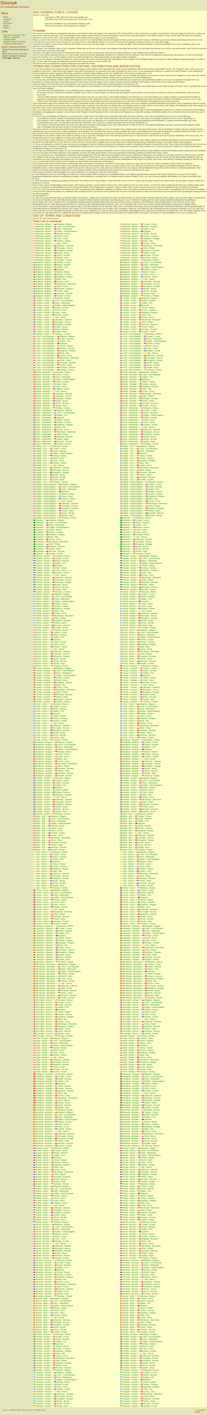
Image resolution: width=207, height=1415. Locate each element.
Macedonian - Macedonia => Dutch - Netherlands (55, 969)
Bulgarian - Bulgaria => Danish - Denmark (53, 265)
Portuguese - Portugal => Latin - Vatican (138, 1093)
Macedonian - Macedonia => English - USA (140, 969)
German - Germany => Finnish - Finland (139, 678)
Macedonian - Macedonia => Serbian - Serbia (54, 993)
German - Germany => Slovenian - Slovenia (53, 699)
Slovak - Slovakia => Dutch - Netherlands (52, 1229)
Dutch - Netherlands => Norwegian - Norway (141, 432)
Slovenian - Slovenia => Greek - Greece (138, 1275)
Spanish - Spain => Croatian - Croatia (137, 1298)
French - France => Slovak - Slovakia (51, 661)
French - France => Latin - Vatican (49, 649)
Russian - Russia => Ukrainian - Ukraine (52, 1184)
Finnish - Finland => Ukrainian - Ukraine (139, 628)
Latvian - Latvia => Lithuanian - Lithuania (139, 909)
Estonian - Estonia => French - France (51, 568)
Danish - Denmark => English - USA (137, 377)
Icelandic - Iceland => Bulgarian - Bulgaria (139, 778)
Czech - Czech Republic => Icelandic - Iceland (141, 351)
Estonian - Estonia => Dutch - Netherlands (139, 561)
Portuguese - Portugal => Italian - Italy (51, 1093)
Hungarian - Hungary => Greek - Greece (52, 756)
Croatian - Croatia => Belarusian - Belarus (52, 298)
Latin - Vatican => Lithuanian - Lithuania (52, 873)
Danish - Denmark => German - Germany (139, 384)
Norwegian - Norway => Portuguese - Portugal (54, 1026)
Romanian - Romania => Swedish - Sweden (53, 1146)
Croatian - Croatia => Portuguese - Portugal (53, 324)
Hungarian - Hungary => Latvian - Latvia (52, 761)
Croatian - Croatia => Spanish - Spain (51, 332)
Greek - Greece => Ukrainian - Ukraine (51, 740)
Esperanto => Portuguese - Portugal (137, 544)
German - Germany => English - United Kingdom (55, 675)
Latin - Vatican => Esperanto (47, 862)
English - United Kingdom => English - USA (140, 489)
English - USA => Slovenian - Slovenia (138, 477)
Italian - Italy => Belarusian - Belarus (137, 814)
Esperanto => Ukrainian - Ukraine (136, 554)
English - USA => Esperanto (134, 453)
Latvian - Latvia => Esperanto (135, 897)
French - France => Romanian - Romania (139, 656)
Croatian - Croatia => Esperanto (135, 305)
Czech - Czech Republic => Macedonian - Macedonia (57, 358)
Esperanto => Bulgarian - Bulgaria (49, 520)
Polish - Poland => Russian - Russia (137, 1064)
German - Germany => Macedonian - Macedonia (55, 690)
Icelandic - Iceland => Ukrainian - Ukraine (52, 814)
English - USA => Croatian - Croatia (50, 449)
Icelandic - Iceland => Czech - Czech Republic (141, 780)
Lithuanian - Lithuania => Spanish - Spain (52, 959)
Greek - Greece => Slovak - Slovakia (50, 735)
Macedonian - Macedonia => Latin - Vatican (53, 983)
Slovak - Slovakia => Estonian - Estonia (51, 1234)
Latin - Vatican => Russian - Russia (50, 881)
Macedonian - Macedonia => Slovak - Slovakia (141, 993)
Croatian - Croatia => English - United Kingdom (55, 305)
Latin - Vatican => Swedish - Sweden (137, 885)
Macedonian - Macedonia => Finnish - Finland (141, 974)
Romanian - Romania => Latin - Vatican (52, 1131)
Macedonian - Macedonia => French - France (53, 976)
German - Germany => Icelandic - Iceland (139, 682)
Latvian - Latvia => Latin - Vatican (49, 909)
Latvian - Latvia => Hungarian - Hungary (139, 905)
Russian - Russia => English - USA (50, 1155)
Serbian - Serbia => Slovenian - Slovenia (139, 1217)
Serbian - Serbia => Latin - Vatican (49, 1205)
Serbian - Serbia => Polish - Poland (137, 1210)
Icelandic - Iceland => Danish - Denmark (52, 783)
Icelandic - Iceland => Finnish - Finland (51, 790)
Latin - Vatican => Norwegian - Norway (52, 876)
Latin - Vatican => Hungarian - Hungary (52, 869)
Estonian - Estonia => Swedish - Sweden (139, 589)
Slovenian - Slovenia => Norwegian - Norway (141, 1284)
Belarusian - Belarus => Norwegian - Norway (54, 248)
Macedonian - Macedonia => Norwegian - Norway (143, 986)
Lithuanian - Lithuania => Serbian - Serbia (139, 955)
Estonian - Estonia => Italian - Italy (136, 573)
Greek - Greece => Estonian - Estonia (137, 714)
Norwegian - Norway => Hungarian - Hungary (54, 1017)
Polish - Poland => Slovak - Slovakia (137, 1067)
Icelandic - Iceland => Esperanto (49, 788)
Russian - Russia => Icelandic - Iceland (138, 1165)
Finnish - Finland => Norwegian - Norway (139, 616)
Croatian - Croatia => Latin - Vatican (50, 317)
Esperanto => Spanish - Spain (134, 551)
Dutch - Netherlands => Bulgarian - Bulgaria (53, 410)
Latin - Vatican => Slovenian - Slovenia (138, 883)
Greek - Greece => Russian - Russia (50, 733)
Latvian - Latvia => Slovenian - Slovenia (52, 921)
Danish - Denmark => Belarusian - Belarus (53, 372)
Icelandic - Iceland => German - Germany (52, 792)
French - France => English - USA (49, 637)
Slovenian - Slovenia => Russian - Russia (139, 1289)
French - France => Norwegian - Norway (52, 654)
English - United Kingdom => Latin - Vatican (53, 501)
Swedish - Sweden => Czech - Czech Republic (141, 1337)
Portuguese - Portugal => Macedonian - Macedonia (56, 1098)
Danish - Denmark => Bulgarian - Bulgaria (139, 372)
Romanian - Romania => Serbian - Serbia (52, 1141)
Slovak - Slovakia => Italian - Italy (136, 1241)
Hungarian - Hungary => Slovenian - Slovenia (54, 773)
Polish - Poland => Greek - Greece (49, 1053)
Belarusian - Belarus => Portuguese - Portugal (54, 250)
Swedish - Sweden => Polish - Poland (51, 1360)
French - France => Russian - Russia (50, 659)
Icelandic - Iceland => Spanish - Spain (51, 811)
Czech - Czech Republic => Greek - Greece (140, 348)
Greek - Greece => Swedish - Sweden (138, 737)
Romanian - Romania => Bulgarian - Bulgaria (54, 1112)
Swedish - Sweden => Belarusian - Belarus (53, 1334)
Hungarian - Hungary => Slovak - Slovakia (140, 771)
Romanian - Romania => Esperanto (137, 1119)
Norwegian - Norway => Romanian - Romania (141, 1026)
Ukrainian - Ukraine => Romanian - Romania (140, 1399)
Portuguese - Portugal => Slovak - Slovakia (53, 1105)
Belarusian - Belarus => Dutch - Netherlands (53, 229)
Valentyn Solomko (27, 1410)
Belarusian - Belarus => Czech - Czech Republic (55, 226)
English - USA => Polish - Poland (136, 470)
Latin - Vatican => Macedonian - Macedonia (140, 873)
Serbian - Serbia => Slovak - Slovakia (51, 1217)
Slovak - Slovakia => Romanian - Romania (140, 1251)
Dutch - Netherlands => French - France (138, 420)
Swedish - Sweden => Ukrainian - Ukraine (53, 1370)
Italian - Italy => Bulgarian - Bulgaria (50, 816)
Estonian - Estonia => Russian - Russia (51, 585)
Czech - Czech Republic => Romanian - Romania (55, 363)
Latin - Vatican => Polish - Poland (136, 876)
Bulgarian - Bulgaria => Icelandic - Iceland (139, 277)
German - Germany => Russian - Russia (138, 694)
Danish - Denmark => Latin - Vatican (50, 391)
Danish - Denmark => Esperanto (136, 379)
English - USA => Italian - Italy (135, 463)
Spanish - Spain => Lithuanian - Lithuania (52, 1320)
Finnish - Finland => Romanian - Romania (52, 620)
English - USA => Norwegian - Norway (52, 470)
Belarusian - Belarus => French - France (52, 236)
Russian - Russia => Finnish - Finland (51, 1160)
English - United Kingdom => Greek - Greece (54, 496)
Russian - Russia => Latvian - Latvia (50, 1170)
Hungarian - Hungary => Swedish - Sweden (53, 776)
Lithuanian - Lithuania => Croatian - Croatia (53, 928)
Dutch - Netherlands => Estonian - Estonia (139, 417)
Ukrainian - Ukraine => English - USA (138, 1377)
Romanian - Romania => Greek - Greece (52, 1127)
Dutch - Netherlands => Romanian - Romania (54, 437)
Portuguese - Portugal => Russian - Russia (52, 1103)
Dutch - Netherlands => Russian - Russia (139, 437)
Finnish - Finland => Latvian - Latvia (50, 613)
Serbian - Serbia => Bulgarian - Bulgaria (52, 1186)
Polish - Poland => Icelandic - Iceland (51, 1055)
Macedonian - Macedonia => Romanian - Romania (56, 990)
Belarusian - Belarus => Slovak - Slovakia (52, 255)
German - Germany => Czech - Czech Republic (54, 671)
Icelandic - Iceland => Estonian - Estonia (139, 788)
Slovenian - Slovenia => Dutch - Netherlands (140, 1265)
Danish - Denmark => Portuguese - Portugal (53, 398)
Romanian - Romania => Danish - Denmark (140, 1115)
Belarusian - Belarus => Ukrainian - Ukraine (53, 260)
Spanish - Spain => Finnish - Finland (137, 1308)
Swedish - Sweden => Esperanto (49, 1344)
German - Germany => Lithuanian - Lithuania (141, 687)
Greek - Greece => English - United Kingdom (141, 711)
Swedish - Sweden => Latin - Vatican (137, 1353)
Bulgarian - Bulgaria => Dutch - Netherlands (140, 265)
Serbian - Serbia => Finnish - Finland (137, 1196)
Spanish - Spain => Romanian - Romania (139, 1325)
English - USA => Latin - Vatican (49, 465)
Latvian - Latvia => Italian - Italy (136, 907)
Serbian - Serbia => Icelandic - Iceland (51, 1203)
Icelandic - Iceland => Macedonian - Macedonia (141, 799)
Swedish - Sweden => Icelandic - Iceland (139, 1351)
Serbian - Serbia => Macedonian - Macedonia (140, 1208)
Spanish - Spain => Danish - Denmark (138, 1301)
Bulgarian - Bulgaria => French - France (138, 272)
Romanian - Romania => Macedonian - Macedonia (142, 1134)
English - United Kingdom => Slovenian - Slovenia (143, 513)
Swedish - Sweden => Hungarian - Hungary (53, 1351)
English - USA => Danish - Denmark (50, 451)
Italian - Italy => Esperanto (133, 823)
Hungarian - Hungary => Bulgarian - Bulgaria (54, 742)
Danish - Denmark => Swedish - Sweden (139, 406)
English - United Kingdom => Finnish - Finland (54, 494)
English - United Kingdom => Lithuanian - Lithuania (56, 503)
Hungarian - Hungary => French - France (52, 754)
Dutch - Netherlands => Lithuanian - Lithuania (141, 429)
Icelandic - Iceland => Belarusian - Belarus (52, 778)
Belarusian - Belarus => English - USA (138, 229)
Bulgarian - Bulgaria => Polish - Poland (51, 286)
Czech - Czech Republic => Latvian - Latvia (53, 355)
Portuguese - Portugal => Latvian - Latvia (52, 1095)
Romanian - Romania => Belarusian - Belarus (140, 1110)
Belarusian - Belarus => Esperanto (136, 231)
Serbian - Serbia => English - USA (136, 1191)
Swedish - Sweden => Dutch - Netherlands (139, 1339)
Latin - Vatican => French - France (136, 864)
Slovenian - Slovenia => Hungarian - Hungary (54, 1277)
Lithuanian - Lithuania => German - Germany (54, 940)
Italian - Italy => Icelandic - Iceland (50, 833)
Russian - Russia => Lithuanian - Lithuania (139, 1170)
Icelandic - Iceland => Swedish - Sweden (139, 811)
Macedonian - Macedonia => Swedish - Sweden (55, 998)
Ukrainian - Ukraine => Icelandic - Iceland (52, 1389)
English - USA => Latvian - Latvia (136, 465)
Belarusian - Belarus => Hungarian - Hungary (141, 238)
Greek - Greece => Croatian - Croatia (50, 706)
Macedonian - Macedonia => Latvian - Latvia (140, 983)
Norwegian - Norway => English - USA (52, 1007)
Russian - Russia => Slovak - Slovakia (51, 1179)
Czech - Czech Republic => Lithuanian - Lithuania (142, 355)
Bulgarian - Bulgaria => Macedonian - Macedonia (55, 284)
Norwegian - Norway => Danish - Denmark (53, 1005)
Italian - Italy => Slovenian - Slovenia (50, 847)
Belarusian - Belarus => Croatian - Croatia (139, 224)
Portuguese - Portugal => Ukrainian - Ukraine (54, 1110)
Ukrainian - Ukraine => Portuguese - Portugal (54, 1399)
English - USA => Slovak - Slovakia (50, 477)
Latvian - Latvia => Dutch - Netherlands (52, 895)
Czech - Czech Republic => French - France (140, 346)
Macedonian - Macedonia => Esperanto (138, 971)
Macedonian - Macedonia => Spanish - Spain (140, 995)
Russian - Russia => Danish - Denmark (51, 1153)
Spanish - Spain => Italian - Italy (135, 1315)
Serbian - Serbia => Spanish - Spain (50, 1220)
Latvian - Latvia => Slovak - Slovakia (137, 919)
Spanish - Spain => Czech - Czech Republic (53, 1301)
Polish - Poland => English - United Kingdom (54, 1045)
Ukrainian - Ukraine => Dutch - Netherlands (53, 1377)
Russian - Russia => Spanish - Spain (50, 1181)
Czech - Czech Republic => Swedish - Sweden (54, 370)
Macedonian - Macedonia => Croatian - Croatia (141, 964)
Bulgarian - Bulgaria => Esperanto (49, 269)
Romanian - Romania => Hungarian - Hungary (141, 1127)
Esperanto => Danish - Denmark (136, 523)
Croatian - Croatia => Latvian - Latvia (138, 317)
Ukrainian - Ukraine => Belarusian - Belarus (140, 1370)
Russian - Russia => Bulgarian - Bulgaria (139, 1148)
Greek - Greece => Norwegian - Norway (52, 728)
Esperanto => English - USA (134, 525)
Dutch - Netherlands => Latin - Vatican (138, 427)
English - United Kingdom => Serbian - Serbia (141, 511)
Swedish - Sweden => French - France (138, 1346)
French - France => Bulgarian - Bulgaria (138, 630)
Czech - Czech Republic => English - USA (53, 341)
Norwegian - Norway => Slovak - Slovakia (53, 1031)
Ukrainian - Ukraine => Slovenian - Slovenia (140, 1403)
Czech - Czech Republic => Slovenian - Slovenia (55, 367)
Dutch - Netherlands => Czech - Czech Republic (55, 413)
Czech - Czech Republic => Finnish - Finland (54, 346)
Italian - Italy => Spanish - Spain (135, 847)
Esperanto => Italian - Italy (46, 537)
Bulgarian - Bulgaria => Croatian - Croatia (52, 262)
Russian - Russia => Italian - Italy (49, 1167)
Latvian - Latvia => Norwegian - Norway (139, 912)
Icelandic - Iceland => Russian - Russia (51, 807)
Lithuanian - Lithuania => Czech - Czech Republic (142, 928)
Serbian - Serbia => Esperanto (135, 1193)
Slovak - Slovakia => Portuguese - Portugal (53, 1251)
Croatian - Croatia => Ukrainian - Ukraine (52, 334)
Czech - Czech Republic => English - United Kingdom (144, 341)
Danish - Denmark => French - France (51, 384)
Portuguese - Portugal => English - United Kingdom (143, 1081)
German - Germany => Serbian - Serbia (51, 697)
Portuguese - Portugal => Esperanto (50, 1084)
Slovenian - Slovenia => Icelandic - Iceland (140, 1277)
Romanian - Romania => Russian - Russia (139, 1138)
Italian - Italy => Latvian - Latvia (49, 835)
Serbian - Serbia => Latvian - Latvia (137, 1205)
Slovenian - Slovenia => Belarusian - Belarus (53, 1260)
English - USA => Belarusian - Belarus (51, 446)
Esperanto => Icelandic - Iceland (135, 534)
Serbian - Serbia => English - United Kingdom (54, 1193)
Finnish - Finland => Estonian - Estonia (51, 604)
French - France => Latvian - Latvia (137, 649)
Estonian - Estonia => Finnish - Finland (138, 565)
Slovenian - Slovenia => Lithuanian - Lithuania (141, 1282)
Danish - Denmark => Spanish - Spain (51, 406)
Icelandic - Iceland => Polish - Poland (137, 802)
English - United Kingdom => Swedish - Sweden (142, 515)
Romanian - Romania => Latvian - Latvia (139, 1131)
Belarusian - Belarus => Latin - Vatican (51, 243)
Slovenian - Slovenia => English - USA (51, 1267)
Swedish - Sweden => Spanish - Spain (138, 1368)
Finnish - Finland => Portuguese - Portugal (139, 618)
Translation (7, 19)
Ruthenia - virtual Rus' (11, 37)
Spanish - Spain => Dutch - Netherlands (51, 1303)
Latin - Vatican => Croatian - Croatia (50, 854)
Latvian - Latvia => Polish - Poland (50, 914)
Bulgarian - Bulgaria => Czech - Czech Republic (142, 262)
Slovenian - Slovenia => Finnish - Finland (52, 1272)
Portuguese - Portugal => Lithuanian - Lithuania (141, 1095)
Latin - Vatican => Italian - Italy (48, 871)
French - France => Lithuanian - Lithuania (52, 651)
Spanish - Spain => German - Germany (138, 1310)
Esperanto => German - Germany (49, 532)
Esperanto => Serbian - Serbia (48, 549)
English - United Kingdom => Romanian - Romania (143, 508)
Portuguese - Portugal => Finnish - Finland (52, 1086)
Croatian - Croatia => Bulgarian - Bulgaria (139, 298)
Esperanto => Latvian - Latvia (48, 539)
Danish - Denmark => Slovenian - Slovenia (140, 403)
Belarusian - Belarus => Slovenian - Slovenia (140, 255)
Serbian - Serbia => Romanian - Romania (139, 1212)
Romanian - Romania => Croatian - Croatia (140, 1112)
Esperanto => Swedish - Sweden (49, 554)
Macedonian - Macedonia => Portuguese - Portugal (143, 988)
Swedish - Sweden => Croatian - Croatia (52, 1337)
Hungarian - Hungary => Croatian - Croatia (140, 742)
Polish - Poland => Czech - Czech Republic (53, 1041)
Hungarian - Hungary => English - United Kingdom (56, 749)
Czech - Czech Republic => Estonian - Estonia (141, 343)
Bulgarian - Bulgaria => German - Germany (53, 274)
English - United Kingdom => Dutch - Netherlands (56, 489)
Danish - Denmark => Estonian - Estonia (52, 382)
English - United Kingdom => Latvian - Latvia (141, 501)
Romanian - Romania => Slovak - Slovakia (140, 1141)
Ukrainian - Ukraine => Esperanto (136, 1380)
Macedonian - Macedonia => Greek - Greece (53, 979)
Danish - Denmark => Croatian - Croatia (52, 375)
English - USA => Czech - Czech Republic (140, 449)
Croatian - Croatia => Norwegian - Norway (53, 322)
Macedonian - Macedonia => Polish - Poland (53, 988)
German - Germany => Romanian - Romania (53, 694)
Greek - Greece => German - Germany (51, 718)
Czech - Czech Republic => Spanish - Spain (140, 367)
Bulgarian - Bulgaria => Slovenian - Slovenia (53, 293)
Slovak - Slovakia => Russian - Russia (51, 1253)
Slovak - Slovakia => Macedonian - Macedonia (141, 1246)
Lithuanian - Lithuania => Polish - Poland (139, 950)
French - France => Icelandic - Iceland (51, 647)
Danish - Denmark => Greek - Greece (51, 386)
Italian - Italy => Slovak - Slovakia (136, 845)
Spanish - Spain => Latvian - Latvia (137, 1318)
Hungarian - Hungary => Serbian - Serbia (52, 771)
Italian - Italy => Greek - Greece (48, 830)
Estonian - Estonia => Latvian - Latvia (138, 575)
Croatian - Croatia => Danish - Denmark (138, 300)
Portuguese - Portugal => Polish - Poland (52, 1100)
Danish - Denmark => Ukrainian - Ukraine (52, 408)
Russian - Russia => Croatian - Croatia (51, 1150)
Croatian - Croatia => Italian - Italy (136, 315)
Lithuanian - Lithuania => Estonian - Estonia (140, 936)
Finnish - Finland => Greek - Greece (137, 606)
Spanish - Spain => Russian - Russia (50, 1327)
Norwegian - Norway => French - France (139, 1012)
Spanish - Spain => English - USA (136, 1303)
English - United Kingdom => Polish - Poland (141, 506)
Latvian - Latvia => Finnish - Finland (137, 900)
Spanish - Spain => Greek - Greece (50, 1313)
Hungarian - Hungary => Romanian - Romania (54, 768)
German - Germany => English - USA (138, 673)
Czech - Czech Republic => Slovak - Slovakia (141, 365)
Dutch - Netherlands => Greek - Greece (138, 422)
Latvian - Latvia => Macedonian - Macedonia (54, 912)
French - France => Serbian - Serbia (137, 659)
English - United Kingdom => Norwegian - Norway (56, 506)
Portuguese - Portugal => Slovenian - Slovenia (141, 1105)
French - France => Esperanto (48, 640)
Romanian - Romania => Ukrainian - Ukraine (140, 1146)
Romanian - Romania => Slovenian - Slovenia (54, 1143)
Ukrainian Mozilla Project (13, 44)
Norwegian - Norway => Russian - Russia (52, 1029)
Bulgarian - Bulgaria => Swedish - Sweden (53, 296)
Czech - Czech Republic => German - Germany (54, 348)
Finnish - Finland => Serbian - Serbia (50, 623)
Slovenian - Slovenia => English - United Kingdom (143, 1267)
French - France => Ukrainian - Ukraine (51, 666)
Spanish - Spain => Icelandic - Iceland (51, 1315)
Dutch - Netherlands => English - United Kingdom (142, 415)
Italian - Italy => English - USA (135, 821)
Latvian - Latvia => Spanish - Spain (137, 921)
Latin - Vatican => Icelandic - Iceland (137, 869)
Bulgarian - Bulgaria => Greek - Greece (138, 274)
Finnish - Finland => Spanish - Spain (137, 625)
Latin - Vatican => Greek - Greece (136, 866)
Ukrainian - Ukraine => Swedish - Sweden (139, 1406)
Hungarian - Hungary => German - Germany (140, 754)
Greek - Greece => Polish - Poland (136, 728)
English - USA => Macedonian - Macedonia (140, 468)
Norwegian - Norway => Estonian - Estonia (140, 1010)
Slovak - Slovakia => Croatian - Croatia (138, 1224)
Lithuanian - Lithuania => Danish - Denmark (53, 931)
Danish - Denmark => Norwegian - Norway (53, 396)
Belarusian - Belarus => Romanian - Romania (140, 250)
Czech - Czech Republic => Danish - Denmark (54, 339)
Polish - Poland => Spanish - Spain (136, 1069)
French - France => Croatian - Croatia (51, 632)
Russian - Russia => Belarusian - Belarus (52, 1148)
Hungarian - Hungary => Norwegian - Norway (141, 764)
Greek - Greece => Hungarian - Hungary (139, 718)
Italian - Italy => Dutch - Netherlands (50, 821)
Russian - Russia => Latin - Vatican (137, 1167)
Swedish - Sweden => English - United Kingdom (142, 1341)
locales (14, 54)
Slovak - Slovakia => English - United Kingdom (55, 1232)
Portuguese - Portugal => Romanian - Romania (141, 1100)
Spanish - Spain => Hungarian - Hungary (139, 1313)
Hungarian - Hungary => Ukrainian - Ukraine (140, 776)
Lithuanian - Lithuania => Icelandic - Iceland (140, 943)
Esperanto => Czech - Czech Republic (51, 523)
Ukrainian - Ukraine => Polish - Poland (138, 1396)
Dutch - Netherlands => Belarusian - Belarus (140, 408)
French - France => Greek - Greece (50, 644)
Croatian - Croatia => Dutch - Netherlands (52, 303)
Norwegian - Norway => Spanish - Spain (52, 1033)
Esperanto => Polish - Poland (47, 544)
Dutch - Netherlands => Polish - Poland (51, 434)
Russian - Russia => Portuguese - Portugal (139, 1174)
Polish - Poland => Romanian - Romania (52, 1064)
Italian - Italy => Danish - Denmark (137, 819)
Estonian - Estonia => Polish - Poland (137, 580)
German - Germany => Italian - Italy (50, 685)
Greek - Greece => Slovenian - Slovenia (138, 735)
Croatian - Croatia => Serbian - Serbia (138, 327)
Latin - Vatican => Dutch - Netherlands (138, 857)
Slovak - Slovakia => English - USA (137, 1229)
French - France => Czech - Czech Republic (140, 632)
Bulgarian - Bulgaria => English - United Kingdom (143, 267)
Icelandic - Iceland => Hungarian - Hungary (53, 795)
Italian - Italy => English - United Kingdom (53, 823)
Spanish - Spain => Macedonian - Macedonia (140, 1320)
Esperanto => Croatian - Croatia (135, 520)
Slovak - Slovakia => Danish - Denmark (138, 1227)
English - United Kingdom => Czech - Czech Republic (57, 487)
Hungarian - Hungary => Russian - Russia (139, 768)
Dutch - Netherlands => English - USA (51, 415)
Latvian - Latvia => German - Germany (138, 902)
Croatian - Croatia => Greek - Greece (50, 312)
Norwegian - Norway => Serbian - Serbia (139, 1029)
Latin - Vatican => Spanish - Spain (49, 885)
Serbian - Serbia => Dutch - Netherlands (52, 1191)
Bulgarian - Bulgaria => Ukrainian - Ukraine (140, 296)
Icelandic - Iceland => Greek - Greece (137, 792)
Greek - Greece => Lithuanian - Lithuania (52, 725)
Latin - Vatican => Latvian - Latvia (136, 871)
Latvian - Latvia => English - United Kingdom (54, 897)
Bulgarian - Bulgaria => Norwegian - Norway (141, 284)
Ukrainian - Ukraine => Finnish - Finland (139, 1382)
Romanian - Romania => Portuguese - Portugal (54, 1138)
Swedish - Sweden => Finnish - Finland (51, 1346)
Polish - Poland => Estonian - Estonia (50, 1048)
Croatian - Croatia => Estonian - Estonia (52, 308)
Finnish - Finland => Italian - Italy (49, 611)
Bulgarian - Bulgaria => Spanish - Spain (138, 293)
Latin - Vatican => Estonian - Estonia (137, 862)
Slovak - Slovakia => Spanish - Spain (137, 1255)
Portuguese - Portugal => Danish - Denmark (53, 1079)
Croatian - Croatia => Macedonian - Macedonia (141, 320)
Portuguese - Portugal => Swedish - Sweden (140, 1107)
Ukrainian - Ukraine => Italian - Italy (137, 1389)
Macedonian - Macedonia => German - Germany (142, 976)
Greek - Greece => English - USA (49, 711)
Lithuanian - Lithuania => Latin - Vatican (139, 945)
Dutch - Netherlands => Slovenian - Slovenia (53, 441)
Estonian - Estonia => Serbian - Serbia (138, 585)
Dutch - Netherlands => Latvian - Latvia (52, 429)
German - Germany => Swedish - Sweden (52, 702)
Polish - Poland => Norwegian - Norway (52, 1062)
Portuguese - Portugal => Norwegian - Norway (141, 1098)
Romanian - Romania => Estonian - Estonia (53, 1122)
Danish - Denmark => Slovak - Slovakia (52, 403)
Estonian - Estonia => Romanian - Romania (140, 582)
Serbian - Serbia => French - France (50, 1198)
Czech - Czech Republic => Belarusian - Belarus (142, 334)
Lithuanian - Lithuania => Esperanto (50, 936)
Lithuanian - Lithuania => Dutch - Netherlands (141, 931)
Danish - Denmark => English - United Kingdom (55, 379)
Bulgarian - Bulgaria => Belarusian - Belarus (140, 260)
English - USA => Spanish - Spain (49, 480)
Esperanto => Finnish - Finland (48, 530)
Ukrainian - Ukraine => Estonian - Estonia (52, 1382)
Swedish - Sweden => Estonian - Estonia (139, 1344)
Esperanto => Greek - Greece (134, 532)
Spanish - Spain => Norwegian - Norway (52, 1322)
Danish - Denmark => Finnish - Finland (138, 382)
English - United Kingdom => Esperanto (52, 491)
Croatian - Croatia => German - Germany (139, 310)
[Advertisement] (12, 98)
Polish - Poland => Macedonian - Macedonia (140, 1060)
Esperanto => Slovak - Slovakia (135, 549)
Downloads (7, 23)
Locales (6, 21)
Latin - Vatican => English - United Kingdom (140, 859)
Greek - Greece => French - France (137, 716)
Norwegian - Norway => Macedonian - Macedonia (56, 1024)
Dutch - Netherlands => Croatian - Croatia (139, 410)
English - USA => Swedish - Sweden (137, 480)
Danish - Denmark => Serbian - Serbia (138, 401)
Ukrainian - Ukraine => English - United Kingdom (56, 1380)
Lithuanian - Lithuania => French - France (139, 938)
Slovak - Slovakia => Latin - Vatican (50, 1244)
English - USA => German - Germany (138, 458)
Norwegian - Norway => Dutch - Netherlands (141, 1005)
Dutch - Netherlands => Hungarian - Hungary (54, 425)
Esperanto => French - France (134, 530)
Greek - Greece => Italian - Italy (135, 721)
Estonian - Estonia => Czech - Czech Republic (141, 558)
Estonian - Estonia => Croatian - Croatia (52, 558)
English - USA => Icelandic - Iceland (50, 463)
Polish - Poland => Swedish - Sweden (51, 1072)
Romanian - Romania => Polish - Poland (139, 1136)
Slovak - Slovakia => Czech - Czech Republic (54, 1227)
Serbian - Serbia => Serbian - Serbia (137, 1215)
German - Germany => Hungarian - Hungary (53, 682)
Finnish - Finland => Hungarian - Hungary (52, 608)
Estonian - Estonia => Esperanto (49, 565)
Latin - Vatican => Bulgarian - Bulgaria (138, 852)
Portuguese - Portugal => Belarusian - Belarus (54, 1074)
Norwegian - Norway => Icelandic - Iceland (140, 1017)
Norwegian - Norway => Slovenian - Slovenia (141, 1031)
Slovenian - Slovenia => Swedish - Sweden (140, 1294)
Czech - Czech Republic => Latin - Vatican (140, 353)
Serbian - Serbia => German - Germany (138, 1198)
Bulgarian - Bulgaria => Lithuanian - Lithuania (141, 281)
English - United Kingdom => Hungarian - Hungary (143, 496)
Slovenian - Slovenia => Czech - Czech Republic (142, 1263)
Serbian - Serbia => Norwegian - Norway (52, 1210)
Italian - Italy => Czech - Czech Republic (52, 819)
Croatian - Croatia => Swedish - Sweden (139, 332)
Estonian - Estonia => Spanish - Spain (51, 589)
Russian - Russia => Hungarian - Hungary (52, 1165)
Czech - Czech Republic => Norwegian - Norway (142, 358)
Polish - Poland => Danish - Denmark (137, 1041)
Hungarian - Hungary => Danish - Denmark (140, 745)
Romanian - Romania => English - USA (138, 1117)
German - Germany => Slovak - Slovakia (139, 697)
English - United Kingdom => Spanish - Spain (54, 515)
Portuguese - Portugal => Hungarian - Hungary (54, 1091)
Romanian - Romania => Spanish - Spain (139, 1143)
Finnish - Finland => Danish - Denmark (138, 597)
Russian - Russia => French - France (137, 1160)
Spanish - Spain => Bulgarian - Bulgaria (52, 1298)
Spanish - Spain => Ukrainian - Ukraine (138, 1332)
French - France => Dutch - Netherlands (138, 635)
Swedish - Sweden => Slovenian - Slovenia (53, 1368)
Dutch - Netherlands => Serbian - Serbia (52, 439)
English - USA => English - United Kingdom (54, 453)
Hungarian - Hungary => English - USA (138, 747)
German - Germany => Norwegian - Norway (140, 690)
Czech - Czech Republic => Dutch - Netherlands (142, 339)
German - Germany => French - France (51, 680)
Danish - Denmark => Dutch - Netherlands (53, 377)
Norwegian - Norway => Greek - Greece (139, 1014)
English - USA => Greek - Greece (49, 460)
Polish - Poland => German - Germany (138, 1050)
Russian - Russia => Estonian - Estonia (138, 1158)
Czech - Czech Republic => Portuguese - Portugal (142, 360)
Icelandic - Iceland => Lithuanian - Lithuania (53, 799)
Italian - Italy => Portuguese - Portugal (138, 840)
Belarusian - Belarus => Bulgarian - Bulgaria (53, 224)
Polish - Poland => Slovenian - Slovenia (51, 1069)
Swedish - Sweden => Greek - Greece (138, 1349)
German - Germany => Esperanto (136, 675)
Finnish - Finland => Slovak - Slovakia (138, 623)
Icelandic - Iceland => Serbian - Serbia (138, 807)
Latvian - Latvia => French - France (50, 902)
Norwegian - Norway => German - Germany (53, 1014)
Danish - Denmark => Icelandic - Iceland (52, 389)
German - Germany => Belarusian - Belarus (140, 666)
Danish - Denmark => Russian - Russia (51, 401)
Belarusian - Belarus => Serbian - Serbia (138, 253)
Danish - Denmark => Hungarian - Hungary (140, 386)
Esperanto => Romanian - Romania (50, 546)
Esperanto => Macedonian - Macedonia (51, 542)
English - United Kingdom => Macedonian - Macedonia (144, 503)
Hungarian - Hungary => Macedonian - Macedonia (56, 764)
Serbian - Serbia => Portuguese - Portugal (52, 1212)
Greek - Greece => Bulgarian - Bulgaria (138, 704)
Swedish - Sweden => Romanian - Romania (53, 1363)
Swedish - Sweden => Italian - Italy (50, 1353)
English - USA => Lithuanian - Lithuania (52, 468)
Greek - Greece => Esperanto (47, 714)
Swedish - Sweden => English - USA (51, 1341)
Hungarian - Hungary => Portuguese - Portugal (141, 766)
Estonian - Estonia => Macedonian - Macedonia (141, 577)
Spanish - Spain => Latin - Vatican (49, 1318)
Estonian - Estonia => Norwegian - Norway (53, 580)
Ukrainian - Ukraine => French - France (51, 1384)
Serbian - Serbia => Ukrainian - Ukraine (52, 1222)
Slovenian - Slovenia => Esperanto (49, 1270)
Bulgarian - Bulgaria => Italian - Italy (50, 279)
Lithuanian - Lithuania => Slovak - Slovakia (53, 957)
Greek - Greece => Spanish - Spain (50, 737)
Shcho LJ (6, 28)
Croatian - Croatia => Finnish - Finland (138, 308)
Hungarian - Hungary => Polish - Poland (52, 766)
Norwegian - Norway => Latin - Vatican (138, 1019)
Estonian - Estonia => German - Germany (139, 568)
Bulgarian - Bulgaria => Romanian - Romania (54, 289)
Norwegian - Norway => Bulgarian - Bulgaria (141, 1000)
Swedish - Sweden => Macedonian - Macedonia (55, 1358)
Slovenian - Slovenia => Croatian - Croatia (52, 1263)
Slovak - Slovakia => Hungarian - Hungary (140, 1239)
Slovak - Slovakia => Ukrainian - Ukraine (139, 1258)
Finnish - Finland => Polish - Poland (50, 618)
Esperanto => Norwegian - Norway (137, 542)
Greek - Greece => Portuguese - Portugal (52, 730)
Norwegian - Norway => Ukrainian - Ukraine (54, 1036)
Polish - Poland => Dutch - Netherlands (51, 1043)
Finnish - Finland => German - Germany (52, 606)
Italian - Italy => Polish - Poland (48, 840)
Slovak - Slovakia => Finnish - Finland (138, 1234)
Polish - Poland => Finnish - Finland (137, 1048)
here (57, 218)
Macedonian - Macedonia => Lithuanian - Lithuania (56, 986)
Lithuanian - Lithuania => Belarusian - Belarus (54, 926)
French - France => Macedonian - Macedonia (140, 651)
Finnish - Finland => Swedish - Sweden (51, 628)
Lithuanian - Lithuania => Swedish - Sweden (140, 959)
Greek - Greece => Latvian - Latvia (137, 723)
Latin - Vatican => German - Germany (51, 866)
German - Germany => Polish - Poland (51, 692)
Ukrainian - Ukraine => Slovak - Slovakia (52, 1403)
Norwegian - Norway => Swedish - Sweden (140, 1033)
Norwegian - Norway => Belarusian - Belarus (54, 1000)
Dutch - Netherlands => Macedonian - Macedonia (55, 432)
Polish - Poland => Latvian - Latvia (137, 1057)
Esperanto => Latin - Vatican (134, 537)
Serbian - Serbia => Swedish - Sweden (138, 1220)
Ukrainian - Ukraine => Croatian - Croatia (139, 1372)
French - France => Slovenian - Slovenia (139, 661)
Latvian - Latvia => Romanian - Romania (52, 916)
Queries (6, 25)
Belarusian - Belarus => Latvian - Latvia (138, 243)
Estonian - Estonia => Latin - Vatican (50, 575)
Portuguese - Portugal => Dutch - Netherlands (141, 1079)
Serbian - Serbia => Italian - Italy (136, 1203)
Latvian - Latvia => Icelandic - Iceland (51, 907)
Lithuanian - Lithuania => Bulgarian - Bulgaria (141, 926)
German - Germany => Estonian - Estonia (52, 678)
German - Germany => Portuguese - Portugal (140, 692)
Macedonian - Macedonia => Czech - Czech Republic (57, 967)
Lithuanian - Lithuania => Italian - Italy (51, 945)
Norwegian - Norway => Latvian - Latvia (52, 1021)
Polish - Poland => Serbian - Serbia (50, 1067)
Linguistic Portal (9, 39)
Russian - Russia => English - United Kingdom (141, 1155)
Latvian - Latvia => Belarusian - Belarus (138, 888)
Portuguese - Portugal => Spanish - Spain (52, 1107)
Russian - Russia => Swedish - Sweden (138, 1181)
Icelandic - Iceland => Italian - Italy (136, 795)
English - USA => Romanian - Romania (138, 472)
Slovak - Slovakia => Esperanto (135, 1232)
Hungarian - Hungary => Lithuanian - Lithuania (141, 761)
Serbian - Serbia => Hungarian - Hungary (139, 1201)
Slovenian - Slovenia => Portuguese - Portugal (141, 1286)
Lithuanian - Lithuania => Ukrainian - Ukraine (54, 962)
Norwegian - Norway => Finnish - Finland (52, 1012)
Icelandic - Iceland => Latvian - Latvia (138, 797)
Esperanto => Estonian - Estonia (135, 527)
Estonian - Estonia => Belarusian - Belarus (52, 556)
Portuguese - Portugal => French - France (139, 1086)
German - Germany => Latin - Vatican (138, 685)
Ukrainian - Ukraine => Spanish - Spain (51, 1406)
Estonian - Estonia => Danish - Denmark (52, 561)
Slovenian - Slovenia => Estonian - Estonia (139, 1270)
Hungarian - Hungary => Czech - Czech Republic (55, 745)
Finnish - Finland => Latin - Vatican (137, 611)
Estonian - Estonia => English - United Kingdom (142, 563)
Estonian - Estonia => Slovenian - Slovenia (139, 587)
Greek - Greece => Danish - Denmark (51, 709)
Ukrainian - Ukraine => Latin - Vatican (51, 1392)
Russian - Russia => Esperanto (48, 1158)
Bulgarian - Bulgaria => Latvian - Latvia (52, 281)
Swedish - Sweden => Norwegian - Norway (140, 1358)
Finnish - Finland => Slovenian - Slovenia (52, 625)
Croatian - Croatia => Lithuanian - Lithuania (53, 320)
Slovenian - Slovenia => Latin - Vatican (138, 1279)
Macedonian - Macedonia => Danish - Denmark (141, 967)
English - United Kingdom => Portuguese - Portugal (56, 508)
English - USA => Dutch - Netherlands (138, 451)
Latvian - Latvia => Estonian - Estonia (51, 900)
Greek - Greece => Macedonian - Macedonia (140, 725)
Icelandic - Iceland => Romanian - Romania (140, 804)
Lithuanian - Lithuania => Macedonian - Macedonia (143, 947)
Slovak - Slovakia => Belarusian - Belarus (139, 1222)
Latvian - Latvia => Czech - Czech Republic (53, 893)
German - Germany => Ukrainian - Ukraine (140, 702)
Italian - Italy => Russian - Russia (136, 842)
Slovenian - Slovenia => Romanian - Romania (54, 1289)
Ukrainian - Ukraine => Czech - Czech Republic (55, 1375)
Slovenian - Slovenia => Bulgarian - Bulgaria (140, 1260)
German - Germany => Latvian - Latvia (51, 687)
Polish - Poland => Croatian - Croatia (137, 1038)
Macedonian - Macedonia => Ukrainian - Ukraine (142, 998)
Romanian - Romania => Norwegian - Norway (54, 1136)
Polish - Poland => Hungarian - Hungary (139, 1053)
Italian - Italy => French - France (49, 828)
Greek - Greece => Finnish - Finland (50, 716)
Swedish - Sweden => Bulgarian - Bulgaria (140, 1334)
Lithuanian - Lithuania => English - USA (52, 933)
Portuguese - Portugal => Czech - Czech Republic (142, 1076)
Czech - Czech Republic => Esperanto (51, 343)
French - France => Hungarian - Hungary (139, 644)
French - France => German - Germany (138, 642)
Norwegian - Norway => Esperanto (50, 1010)
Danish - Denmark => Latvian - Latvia (138, 391)
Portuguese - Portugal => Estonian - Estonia (140, 1084)
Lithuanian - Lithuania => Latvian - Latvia (52, 947)
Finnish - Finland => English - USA (137, 599)
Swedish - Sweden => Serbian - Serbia (51, 1365)
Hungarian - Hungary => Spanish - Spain (139, 773)
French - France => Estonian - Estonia (138, 640)
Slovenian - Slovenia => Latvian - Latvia (52, 1282)
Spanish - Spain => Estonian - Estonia (51, 1308)
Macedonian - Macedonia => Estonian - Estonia (54, 974)
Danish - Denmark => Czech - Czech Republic (141, 375)
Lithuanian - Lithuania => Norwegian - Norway (54, 950)
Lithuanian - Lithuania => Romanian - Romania (141, 952)
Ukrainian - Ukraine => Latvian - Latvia (138, 1392)
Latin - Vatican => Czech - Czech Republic (140, 854)
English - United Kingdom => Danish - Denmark (142, 487)
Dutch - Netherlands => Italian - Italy (50, 427)
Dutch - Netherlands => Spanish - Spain (138, 441)
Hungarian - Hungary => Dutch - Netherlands (54, 747)
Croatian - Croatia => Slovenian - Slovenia (139, 329)
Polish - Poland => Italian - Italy (135, 1055)
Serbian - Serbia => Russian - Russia (50, 1215)
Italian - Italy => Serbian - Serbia (49, 845)
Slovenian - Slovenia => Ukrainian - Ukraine (53, 1296)
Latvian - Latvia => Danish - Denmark (138, 893)
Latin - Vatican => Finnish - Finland (50, 864)
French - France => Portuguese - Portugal (52, 656)
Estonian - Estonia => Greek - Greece (51, 570)
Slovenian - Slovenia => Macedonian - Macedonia (55, 1284)
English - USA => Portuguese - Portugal (52, 472)
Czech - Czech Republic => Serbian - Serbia (53, 365)
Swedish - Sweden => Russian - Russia (138, 1363)
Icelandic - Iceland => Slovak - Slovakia (52, 809)
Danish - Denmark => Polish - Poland (137, 396)
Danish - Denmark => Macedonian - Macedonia (141, 394)
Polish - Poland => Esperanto (134, 1045)
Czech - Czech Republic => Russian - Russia (140, 363)
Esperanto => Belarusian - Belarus (136, 518)
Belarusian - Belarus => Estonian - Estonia (52, 234)
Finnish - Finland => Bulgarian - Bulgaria (52, 594)
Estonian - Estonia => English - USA (50, 563)
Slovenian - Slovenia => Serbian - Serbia (52, 1291)
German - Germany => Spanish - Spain (138, 699)
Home (5, 17)
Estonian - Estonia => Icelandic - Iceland (52, 573)
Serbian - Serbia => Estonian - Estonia (51, 1196)
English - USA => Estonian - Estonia (50, 456)
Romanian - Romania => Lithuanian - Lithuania (54, 1134)
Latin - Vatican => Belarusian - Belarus (51, 852)
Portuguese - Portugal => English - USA (52, 1081)
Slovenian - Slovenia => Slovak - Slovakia (139, 1291)
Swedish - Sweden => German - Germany (52, 1349)
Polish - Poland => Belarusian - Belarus (138, 1036)
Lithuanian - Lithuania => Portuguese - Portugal (54, 952)
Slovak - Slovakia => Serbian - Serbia (137, 1253)
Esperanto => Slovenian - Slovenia (49, 551)
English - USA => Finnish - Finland (137, 456)
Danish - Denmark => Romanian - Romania (140, 398)
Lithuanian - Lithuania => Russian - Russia (53, 955)
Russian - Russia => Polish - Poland (50, 1174)
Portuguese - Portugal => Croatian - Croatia (53, 1076)
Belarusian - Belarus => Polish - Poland (138, 248)
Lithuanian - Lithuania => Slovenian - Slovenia (141, 957)
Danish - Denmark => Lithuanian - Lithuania (53, 394)
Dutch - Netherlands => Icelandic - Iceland (139, 425)
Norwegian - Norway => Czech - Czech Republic (142, 1002)
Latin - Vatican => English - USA (49, 859)
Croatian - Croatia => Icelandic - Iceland (52, 315)
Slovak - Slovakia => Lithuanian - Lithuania (53, 1246)
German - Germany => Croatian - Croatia (139, 668)
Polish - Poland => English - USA (136, 1043)
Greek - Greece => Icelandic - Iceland (51, 721)
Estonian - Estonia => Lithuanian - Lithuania (53, 577)
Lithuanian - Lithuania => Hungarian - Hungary (54, 943)
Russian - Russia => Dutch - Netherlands (139, 1153)
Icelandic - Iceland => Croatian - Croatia (52, 780)
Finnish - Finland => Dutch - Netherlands (52, 599)
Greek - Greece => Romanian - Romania (139, 730)
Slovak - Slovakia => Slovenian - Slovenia (52, 1255)
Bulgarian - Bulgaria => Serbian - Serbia (52, 291)
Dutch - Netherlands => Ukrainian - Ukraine (140, 444)
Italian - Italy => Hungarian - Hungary (138, 830)
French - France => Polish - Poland (136, 654)
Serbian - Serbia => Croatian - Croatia (138, 1186)
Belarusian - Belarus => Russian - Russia (52, 253)
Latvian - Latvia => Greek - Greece (50, 905)
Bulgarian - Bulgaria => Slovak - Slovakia (139, 291)
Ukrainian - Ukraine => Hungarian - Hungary (140, 1387)
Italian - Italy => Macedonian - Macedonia (52, 838)
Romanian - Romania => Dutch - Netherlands (54, 1117)
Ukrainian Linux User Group (14, 41)
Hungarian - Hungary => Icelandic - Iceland (140, 756)
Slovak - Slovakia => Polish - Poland (137, 1248)
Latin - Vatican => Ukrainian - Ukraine (51, 888)
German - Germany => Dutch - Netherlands (53, 673)
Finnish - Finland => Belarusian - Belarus (139, 592)
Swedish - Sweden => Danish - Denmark (52, 1339)
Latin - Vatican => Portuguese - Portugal (52, 878)
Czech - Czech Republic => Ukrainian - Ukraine (142, 370)
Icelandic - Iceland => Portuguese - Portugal (53, 804)
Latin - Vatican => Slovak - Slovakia (50, 883)
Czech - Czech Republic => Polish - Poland (53, 360)
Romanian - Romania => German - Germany (140, 1124)
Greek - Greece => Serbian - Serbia (137, 733)
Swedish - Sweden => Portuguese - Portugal (140, 1360)
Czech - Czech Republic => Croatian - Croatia (141, 336)
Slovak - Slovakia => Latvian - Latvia (137, 1244)
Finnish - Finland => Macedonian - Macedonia (54, 616)
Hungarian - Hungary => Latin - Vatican (138, 759)
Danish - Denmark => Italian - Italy (137, 389)
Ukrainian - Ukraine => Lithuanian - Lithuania (54, 1394)
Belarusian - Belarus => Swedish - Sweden (139, 258)
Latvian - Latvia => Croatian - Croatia (138, 890)
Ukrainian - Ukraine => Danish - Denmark (139, 1375)
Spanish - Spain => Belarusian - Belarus (138, 1296)
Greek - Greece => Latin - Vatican (49, 723)
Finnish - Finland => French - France (137, 604)
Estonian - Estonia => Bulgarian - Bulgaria (139, 556)
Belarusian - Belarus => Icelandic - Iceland (52, 241)
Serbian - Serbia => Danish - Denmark (138, 1189)
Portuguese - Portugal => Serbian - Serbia (139, 1103)
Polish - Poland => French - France (50, 1050)
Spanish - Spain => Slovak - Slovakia (50, 1329)
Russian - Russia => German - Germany (52, 1162)
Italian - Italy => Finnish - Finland (136, 826)
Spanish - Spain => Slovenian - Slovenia (138, 1329)
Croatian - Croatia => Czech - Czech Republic (54, 300)
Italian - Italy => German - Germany (137, 828)
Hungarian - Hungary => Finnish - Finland (139, 752)
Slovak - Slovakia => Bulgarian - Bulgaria (52, 1224)
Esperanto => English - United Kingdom (52, 527)
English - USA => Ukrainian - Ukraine (51, 482)
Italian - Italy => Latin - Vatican (135, 833)
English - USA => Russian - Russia (50, 475)
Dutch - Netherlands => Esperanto (49, 417)
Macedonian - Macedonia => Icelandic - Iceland (54, 981)
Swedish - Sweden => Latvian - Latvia (51, 1356)
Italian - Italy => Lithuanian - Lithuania (138, 835)
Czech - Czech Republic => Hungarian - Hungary (55, 351)
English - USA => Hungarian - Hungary (138, 460)
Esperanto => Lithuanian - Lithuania (137, 539)
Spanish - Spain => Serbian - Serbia (137, 1327)
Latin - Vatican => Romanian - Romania (138, 878)
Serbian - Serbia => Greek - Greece (50, 1201)
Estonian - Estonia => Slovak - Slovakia (51, 587)
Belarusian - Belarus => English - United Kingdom (56, 231)
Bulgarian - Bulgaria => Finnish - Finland (52, 272)
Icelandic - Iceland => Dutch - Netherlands (139, 783)
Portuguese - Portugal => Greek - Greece (139, 1088)
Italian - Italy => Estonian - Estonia (50, 826)
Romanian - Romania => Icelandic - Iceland (53, 1129)
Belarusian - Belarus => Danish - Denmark (139, 226)
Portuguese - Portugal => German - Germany (53, 1088)
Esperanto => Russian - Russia (135, 546)
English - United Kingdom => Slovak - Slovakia (55, 513)
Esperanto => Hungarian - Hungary (50, 534)
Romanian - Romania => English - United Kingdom (56, 1119)
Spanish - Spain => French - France (50, 1310)
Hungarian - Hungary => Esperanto (137, 749)
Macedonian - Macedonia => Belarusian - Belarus (142, 962)
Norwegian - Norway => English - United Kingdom (143, 1007)
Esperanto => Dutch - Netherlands (49, 525)
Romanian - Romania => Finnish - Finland (139, 1122)
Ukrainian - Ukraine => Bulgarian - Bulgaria (53, 1372)
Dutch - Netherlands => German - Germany (53, 422)
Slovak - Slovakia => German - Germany (139, 1236)
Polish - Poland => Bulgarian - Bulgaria (51, 1038)
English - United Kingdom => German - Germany (142, 494)
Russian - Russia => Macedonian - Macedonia (54, 1172)
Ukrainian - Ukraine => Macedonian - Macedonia (142, 1394)
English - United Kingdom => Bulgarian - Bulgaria (56, 484)
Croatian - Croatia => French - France (51, 310)
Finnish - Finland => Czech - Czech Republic (54, 597)
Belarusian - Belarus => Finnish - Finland (139, 234)
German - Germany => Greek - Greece (138, 680)
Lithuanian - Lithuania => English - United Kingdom (143, 933)
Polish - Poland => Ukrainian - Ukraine (138, 1072)
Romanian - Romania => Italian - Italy (138, 1129)
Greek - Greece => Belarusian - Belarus (51, 704)
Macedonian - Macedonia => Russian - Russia (141, 990)
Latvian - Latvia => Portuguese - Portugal (139, 914)
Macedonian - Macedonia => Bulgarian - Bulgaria (55, 964)
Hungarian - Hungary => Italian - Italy (51, 759)
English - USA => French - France (49, 458)
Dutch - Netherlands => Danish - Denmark (139, 413)
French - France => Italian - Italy (136, 647)
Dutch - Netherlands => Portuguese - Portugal (141, 434)
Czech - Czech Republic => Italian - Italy (52, 353)
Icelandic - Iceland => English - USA (50, 785)
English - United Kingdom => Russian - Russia (54, 511)
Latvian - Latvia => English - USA (136, 895)
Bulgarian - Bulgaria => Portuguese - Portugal (141, 286)
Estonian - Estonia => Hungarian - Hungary (140, 570)
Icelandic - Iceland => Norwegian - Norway (53, 802)
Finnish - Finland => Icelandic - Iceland (138, 608)
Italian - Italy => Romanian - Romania (51, 842)
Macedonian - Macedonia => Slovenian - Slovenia (55, 995)
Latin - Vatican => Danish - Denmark (50, 857)
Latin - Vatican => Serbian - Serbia (136, 881)
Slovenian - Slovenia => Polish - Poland (51, 1286)
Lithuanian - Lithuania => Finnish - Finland (53, 938)
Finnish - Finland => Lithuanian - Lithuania (140, 613)
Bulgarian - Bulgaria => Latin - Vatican (138, 279)
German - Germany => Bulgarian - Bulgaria (53, 668)
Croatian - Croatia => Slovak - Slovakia (51, 329)
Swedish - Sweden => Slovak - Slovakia (138, 1365)
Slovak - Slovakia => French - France (51, 1236)
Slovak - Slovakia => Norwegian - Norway (53, 1248)
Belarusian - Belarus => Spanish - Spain (51, 258)
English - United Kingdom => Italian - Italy (140, 499)
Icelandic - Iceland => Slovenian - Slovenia (140, 809)
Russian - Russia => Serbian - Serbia (137, 1177)
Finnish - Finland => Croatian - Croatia (138, 594)
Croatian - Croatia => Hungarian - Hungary (140, 312)
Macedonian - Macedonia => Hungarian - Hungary (143, 979)
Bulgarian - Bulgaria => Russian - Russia (139, 289)
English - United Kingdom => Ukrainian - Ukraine (56, 518)
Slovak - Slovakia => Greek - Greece (50, 1239)
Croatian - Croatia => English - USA (137, 303)
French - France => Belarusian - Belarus (52, 630)
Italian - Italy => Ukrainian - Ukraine (137, 850)
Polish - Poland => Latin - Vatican (49, 1057)
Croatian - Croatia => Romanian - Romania (140, 324)
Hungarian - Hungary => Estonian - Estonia (53, 752)
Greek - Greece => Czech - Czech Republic (140, 706)
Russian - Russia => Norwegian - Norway (139, 1172)
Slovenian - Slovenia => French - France (139, 1272)
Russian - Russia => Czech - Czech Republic (140, 1150)
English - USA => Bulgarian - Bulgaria (138, 446)
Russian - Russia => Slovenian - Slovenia (139, 1179)
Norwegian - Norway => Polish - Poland (139, 1024)
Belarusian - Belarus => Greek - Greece (51, 238)
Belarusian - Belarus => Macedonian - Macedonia (142, 246)
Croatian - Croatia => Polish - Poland (137, 322)
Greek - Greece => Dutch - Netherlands (138, 709)
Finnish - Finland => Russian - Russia (137, 620)
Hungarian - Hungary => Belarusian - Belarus (141, 740)
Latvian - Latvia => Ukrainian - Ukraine (138, 924)
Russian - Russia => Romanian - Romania (52, 1177)
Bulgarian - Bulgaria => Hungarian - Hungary (54, 277)
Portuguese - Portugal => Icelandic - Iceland (140, 1091)
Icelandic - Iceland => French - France (138, 790)
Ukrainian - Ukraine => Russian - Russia (52, 1401)
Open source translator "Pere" (14, 35)
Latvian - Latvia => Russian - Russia (137, 916)
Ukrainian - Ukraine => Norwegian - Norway (54, 1396)
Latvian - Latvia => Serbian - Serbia (50, 919)
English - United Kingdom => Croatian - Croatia (142, 484)
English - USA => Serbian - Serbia (136, 475)
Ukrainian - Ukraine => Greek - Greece (51, 1387)
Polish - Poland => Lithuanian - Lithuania (52, 1060)
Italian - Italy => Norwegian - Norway (138, 838)
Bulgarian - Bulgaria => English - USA (51, 267)
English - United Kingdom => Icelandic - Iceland (55, 499)
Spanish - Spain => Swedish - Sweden (51, 1332)
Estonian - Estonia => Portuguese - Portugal (53, 582)
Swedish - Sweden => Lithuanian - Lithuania (140, 1356)
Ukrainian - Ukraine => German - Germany (140, 1384)
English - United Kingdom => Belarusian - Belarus (142, 482)
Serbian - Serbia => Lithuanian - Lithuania (52, 1208)
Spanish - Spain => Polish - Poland (136, 1322)
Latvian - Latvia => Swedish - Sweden (51, 924)
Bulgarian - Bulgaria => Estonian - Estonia (139, 269)
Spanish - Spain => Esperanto (134, 1306)
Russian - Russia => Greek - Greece (137, 1162)
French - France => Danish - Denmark (51, 635)
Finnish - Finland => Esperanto (135, 601)
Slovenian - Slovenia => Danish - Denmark (53, 1265)
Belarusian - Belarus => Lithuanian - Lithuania (54, 246)
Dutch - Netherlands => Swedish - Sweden (53, 444)
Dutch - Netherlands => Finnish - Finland (52, 420)
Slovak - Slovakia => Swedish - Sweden (52, 1258)
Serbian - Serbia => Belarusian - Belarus (138, 1184)
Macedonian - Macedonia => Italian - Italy (139, 981)
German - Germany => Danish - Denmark (139, 671)
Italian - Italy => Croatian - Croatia (136, 816)
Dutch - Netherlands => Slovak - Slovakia (139, 439)
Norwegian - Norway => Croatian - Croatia (53, 1002)
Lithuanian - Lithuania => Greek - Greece (139, 940)
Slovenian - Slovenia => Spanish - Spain (52, 1294)
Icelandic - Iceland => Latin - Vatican (50, 797)
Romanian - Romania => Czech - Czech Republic (55, 1115)
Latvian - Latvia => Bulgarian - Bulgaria (52, 890)
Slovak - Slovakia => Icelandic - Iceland (52, 1241)
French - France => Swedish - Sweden (138, 663)
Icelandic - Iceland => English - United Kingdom (142, 785)
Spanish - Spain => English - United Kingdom (54, 1306)
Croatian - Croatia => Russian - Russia (51, 327)
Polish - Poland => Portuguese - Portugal (139, 1062)
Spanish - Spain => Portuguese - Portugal (52, 1325)
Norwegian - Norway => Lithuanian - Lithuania (141, 1021)
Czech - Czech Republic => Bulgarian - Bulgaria (55, 336)
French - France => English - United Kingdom (141, 637)
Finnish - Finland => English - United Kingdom (54, 601)
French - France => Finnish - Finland (50, 642)
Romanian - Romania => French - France (52, 1124)
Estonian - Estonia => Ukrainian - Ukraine (52, 592)
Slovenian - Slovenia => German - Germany (53, 1275)
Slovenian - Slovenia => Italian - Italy (50, 1279)
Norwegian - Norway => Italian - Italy (51, 1019)
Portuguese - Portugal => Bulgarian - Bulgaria (141, 1074)
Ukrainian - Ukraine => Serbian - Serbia (138, 1401)
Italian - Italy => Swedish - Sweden (50, 850)
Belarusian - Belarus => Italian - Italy (137, 241)
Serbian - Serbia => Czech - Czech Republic (53, 1189)
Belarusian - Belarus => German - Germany (140, 236)
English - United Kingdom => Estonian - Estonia (142, 491)
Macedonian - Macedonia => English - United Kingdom (58, 971)
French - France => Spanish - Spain (50, 663)
